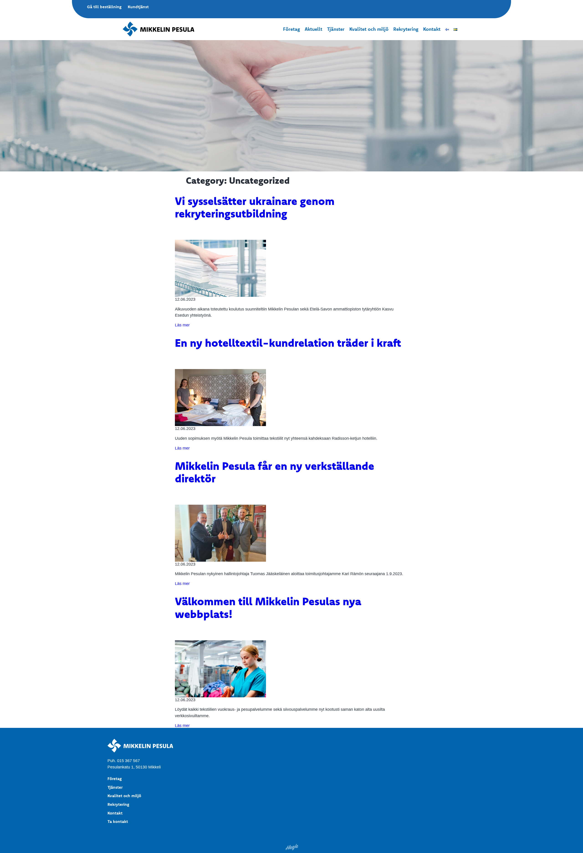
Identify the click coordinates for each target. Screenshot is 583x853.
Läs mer (182, 325)
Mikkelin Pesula (160, 29)
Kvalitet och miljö (369, 29)
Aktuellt (313, 29)
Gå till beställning (104, 6)
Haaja (292, 847)
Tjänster (336, 29)
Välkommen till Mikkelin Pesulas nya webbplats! (268, 607)
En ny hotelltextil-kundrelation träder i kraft (288, 342)
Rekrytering (405, 29)
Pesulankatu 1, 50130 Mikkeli (134, 767)
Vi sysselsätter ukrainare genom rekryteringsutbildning (255, 207)
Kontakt (431, 29)
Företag (291, 29)
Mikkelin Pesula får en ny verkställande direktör (274, 472)
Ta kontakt (117, 821)
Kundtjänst (138, 6)
